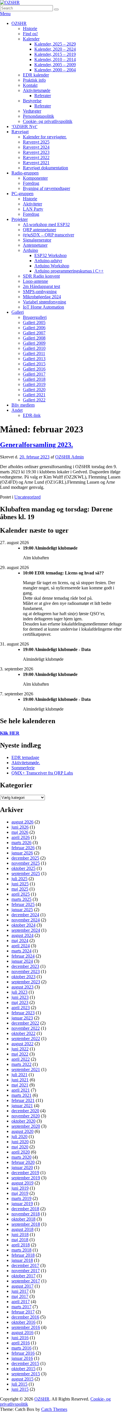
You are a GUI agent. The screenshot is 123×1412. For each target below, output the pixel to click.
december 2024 (25, 914)
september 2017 (25, 1280)
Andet (17, 410)
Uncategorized (27, 497)
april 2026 (20, 837)
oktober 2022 (23, 1033)
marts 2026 (21, 842)
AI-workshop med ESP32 (46, 224)
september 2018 (25, 1224)
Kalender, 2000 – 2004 (55, 69)
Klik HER (9, 733)
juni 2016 (20, 1337)
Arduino (30, 250)
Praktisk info (34, 80)
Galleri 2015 (34, 363)
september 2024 (25, 930)
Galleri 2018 (34, 379)
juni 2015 (20, 1389)
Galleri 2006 (34, 327)
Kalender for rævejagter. (45, 136)
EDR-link (32, 415)
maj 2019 (19, 1193)
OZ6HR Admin (69, 456)
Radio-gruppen (25, 172)
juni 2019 (20, 1188)
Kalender (31, 38)
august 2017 (22, 1286)
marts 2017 (21, 1306)
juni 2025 (20, 883)
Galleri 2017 (34, 374)
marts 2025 (21, 899)
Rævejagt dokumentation (45, 167)
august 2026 (22, 821)
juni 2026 (20, 827)
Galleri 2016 (34, 368)
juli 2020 (19, 1136)
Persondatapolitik (38, 116)
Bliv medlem (23, 405)
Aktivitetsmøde (36, 90)
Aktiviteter (32, 203)
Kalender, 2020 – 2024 (55, 49)
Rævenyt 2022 (36, 157)
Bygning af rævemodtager (46, 188)
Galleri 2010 (34, 348)
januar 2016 (22, 1358)
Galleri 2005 (34, 322)
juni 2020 (20, 1141)
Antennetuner (35, 245)
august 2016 (22, 1332)
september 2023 (25, 981)
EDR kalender (36, 74)
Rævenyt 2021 (36, 162)
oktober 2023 (23, 976)
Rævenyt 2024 (36, 147)
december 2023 (25, 966)
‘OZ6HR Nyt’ (24, 126)
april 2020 (20, 1152)
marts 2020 (21, 1157)
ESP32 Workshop (50, 255)
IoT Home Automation (43, 307)
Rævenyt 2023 (36, 152)
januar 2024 (22, 961)
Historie (30, 28)
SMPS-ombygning (40, 291)
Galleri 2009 (34, 343)
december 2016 (25, 1317)
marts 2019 (21, 1198)
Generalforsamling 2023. (36, 444)
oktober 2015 (23, 1368)
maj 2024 (19, 940)
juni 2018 (20, 1234)
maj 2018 (19, 1239)
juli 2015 (19, 1384)
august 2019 (22, 1182)
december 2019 (25, 1172)
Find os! (30, 33)
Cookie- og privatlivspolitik (47, 121)
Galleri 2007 (34, 332)
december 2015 (25, 1363)
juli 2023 (19, 992)
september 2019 (25, 1177)
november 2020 (25, 1115)
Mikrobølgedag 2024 (42, 296)
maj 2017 (19, 1296)
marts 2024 (21, 950)
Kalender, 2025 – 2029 (55, 44)
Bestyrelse (32, 100)
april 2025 (20, 894)
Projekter (19, 219)
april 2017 (20, 1301)
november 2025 (25, 863)
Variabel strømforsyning (44, 301)
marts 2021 (21, 1095)
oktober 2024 (23, 925)
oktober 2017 (23, 1275)
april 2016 (20, 1342)
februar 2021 (23, 1100)
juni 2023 (20, 997)
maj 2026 (19, 832)
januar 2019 (22, 1203)
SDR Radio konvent (41, 276)
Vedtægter (32, 111)
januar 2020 (22, 1167)
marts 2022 (21, 1064)
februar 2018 (23, 1255)
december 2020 (25, 1110)
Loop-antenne (35, 281)
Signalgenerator (37, 240)
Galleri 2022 (34, 399)
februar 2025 (23, 904)
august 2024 (22, 935)
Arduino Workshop (51, 265)
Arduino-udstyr (48, 260)
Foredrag (31, 183)
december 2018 (25, 1208)
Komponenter (35, 178)
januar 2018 (22, 1260)
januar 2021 (22, 1105)
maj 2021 (19, 1084)
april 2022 (20, 1059)
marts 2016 (21, 1348)
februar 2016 (23, 1353)
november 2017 (25, 1270)
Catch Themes (54, 1409)
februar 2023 (23, 1012)
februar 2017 (23, 1311)
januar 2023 (22, 1017)
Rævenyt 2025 (36, 142)
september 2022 (25, 1038)
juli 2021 (19, 1074)
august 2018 (22, 1229)
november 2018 (25, 1213)
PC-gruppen (22, 193)
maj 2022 (19, 1054)
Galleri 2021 (34, 394)
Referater (42, 95)
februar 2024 (23, 956)
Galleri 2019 (34, 384)
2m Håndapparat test (41, 286)
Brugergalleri (35, 317)
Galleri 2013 (34, 358)
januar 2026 (22, 852)
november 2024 (25, 919)
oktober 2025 (23, 868)
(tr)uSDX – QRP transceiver (48, 234)
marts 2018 (21, 1250)
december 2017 (25, 1265)
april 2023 (20, 1007)
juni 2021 (20, 1079)
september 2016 (25, 1327)
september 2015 (25, 1373)
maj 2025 (19, 889)
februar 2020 (23, 1162)
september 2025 (25, 873)
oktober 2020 (23, 1121)
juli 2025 (19, 878)
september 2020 (25, 1126)
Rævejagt (20, 131)
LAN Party (33, 209)
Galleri (17, 312)
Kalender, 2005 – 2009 (55, 64)
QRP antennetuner (39, 229)
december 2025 (25, 858)
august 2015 (22, 1378)
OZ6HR (19, 23)
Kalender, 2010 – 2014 (55, 59)
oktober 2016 (23, 1322)
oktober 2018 (23, 1219)
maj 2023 (19, 1002)
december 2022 (25, 1023)
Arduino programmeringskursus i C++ (69, 270)
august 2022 (22, 1043)
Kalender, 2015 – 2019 (55, 54)
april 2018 (20, 1244)
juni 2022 (20, 1048)
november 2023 (25, 971)
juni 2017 (20, 1291)
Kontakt (30, 85)
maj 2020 (19, 1146)
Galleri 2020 (34, 389)
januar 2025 (22, 909)
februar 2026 (23, 847)
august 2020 (22, 1131)
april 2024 (20, 945)
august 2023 (22, 987)
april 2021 (20, 1090)
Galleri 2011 (34, 353)
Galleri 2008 (34, 338)
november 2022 (25, 1028)
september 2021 (25, 1069)
